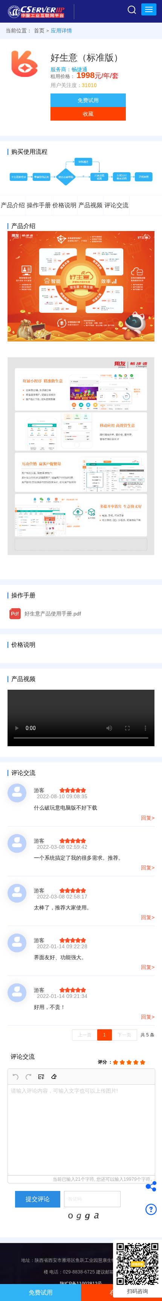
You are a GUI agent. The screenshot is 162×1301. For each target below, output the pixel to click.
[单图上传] (41, 1076)
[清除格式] (54, 1076)
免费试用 (88, 100)
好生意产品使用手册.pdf (52, 614)
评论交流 (116, 205)
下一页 (124, 1035)
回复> (147, 818)
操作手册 (39, 205)
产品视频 (90, 205)
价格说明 (64, 205)
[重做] (28, 1076)
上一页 (85, 1035)
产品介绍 (13, 205)
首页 (39, 31)
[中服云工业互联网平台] (39, 11)
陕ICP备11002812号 (81, 1283)
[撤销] (15, 1076)
